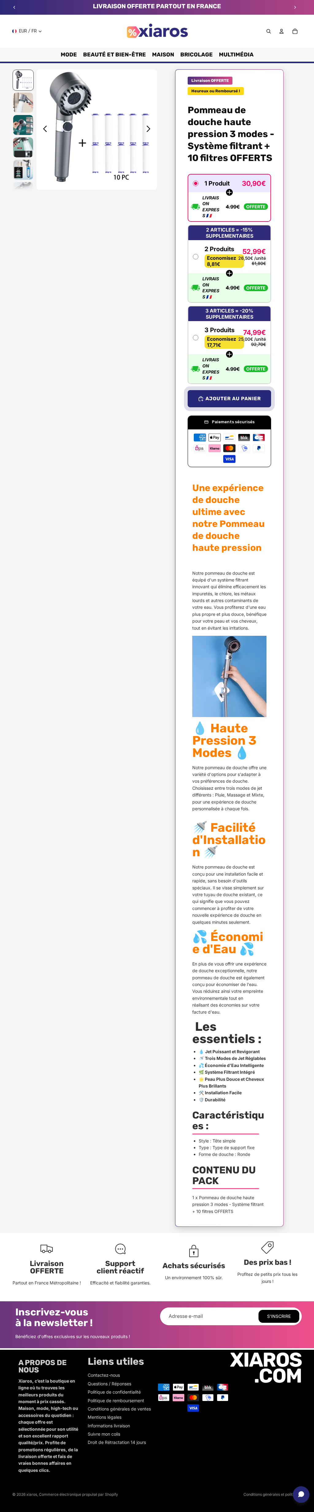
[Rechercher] (268, 31)
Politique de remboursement (116, 1400)
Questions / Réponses (109, 1383)
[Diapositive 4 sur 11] (23, 147)
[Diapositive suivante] (295, 7)
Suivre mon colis (104, 1434)
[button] (229, 198)
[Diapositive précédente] (14, 7)
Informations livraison (109, 1425)
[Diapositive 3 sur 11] (23, 125)
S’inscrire (279, 1316)
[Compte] (281, 31)
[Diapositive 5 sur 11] (23, 170)
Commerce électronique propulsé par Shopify (78, 1494)
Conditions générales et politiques (272, 1494)
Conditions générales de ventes (119, 1408)
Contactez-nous (104, 1375)
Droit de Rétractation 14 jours (117, 1442)
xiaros (31, 1494)
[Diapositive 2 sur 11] (23, 103)
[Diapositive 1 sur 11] (23, 80)
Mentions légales (104, 1417)
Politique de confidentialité (114, 1392)
